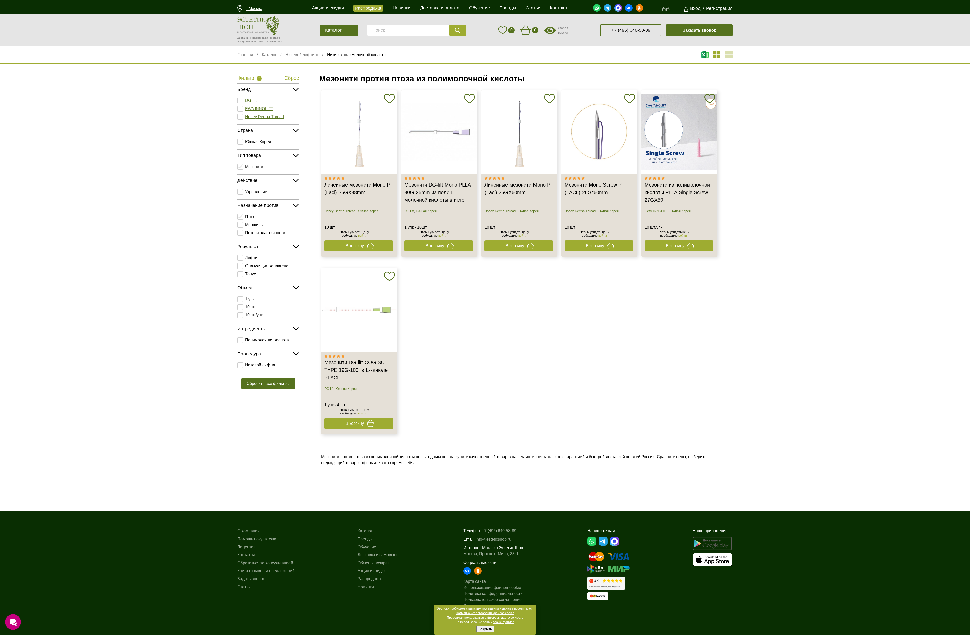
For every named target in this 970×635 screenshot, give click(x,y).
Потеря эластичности (265, 233)
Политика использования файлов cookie (485, 613)
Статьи (244, 587)
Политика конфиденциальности (493, 593)
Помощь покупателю (256, 539)
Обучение (367, 547)
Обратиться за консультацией (265, 563)
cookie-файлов (503, 622)
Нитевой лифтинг (301, 54)
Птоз (249, 217)
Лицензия (246, 547)
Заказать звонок (699, 30)
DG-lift (250, 100)
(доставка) (275, 37)
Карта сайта (474, 581)
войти (362, 235)
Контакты (246, 555)
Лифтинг (253, 258)
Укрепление (256, 192)
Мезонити (254, 167)
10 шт (250, 307)
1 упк (249, 299)
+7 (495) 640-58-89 (630, 30)
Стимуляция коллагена (266, 266)
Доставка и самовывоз (379, 555)
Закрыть (485, 629)
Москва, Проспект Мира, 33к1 (491, 554)
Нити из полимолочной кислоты (356, 54)
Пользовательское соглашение (492, 599)
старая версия (563, 30)
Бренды (365, 539)
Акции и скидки (372, 571)
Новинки (366, 587)
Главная (245, 54)
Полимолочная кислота (267, 340)
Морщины (254, 225)
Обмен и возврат (374, 563)
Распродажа (369, 579)
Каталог (269, 54)
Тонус (250, 274)
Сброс (291, 78)
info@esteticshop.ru (493, 539)
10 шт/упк (254, 315)
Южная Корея (258, 142)
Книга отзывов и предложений (266, 571)
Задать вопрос (251, 579)
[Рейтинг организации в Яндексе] (606, 583)
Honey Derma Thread (264, 117)
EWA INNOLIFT (259, 109)
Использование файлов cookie (492, 587)
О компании (248, 531)
